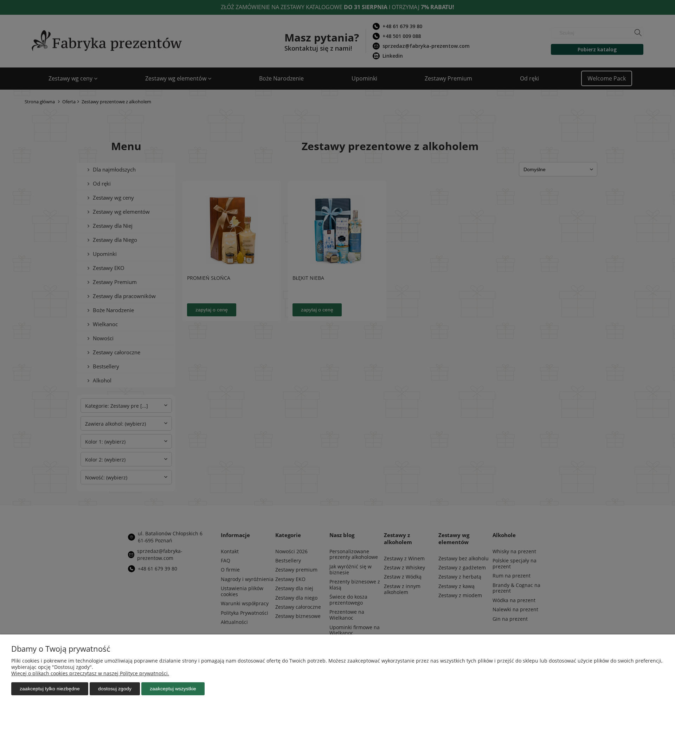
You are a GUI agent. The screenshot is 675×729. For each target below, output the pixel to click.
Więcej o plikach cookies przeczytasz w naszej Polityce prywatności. (90, 673)
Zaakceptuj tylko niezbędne (50, 688)
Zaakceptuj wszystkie (173, 688)
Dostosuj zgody (114, 688)
